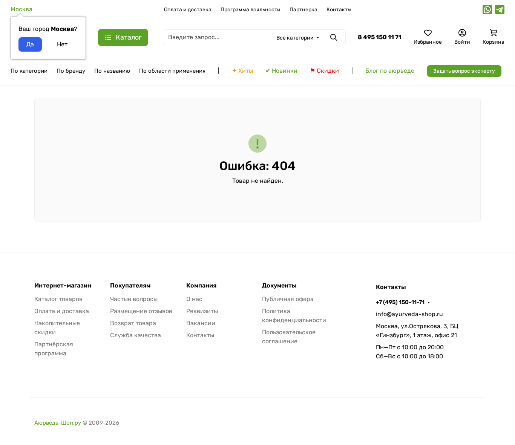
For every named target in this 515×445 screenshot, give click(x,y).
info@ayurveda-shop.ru (409, 314)
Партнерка (303, 9)
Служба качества (135, 335)
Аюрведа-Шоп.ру (57, 422)
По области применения (172, 70)
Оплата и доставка (188, 9)
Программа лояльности (250, 9)
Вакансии (200, 323)
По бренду (71, 70)
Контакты (338, 9)
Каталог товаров (58, 299)
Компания (201, 286)
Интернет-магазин (62, 286)
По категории (29, 70)
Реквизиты (202, 311)
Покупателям (130, 286)
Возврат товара (133, 323)
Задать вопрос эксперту (464, 71)
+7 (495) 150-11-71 (400, 302)
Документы (279, 286)
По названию (112, 70)
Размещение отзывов (141, 311)
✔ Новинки (281, 70)
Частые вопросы (134, 299)
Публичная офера (288, 299)
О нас (194, 299)
